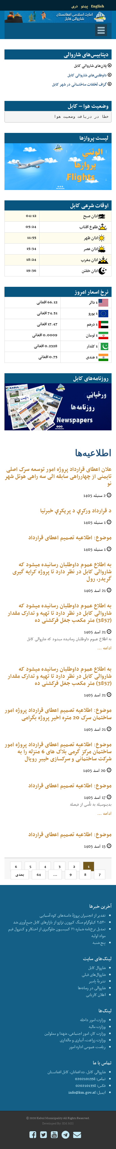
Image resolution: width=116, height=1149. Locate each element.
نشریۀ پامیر (97, 981)
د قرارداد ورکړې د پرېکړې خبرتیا (76, 510)
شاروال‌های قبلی (94, 974)
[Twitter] (43, 1135)
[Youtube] (54, 1135)
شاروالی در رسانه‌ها (92, 987)
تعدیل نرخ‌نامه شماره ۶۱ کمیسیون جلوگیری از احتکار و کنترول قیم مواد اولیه (57, 932)
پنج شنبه (99, 942)
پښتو (84, 6)
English (97, 6)
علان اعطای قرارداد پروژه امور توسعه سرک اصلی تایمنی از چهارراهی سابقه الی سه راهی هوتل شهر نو (58, 476)
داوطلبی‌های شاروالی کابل (87, 75)
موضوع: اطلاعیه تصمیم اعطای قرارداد (70, 537)
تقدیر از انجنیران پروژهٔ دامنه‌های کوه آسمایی (73, 915)
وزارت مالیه (97, 1026)
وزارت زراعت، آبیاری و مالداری (83, 1040)
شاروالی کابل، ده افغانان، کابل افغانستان (77, 1071)
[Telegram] (65, 1135)
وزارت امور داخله (93, 1019)
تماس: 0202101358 (90, 1078)
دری (74, 6)
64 (39, 874)
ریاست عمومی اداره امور (87, 1046)
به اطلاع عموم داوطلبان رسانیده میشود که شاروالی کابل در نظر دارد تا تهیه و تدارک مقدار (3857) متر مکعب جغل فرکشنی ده (60, 612)
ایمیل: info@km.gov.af (87, 1092)
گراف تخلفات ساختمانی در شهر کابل (79, 84)
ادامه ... (104, 648)
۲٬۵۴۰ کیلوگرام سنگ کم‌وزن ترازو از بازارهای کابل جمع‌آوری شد (59, 922)
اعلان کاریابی (96, 994)
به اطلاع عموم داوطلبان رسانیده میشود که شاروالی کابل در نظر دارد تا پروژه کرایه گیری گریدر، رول (62, 571)
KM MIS (68, 1123)
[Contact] (77, 1135)
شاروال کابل (97, 967)
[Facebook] (32, 1135)
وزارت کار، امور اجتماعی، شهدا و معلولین (75, 1033)
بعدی (19, 874)
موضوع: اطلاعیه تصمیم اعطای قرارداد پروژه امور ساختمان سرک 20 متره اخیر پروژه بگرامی (58, 713)
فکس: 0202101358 (91, 1085)
